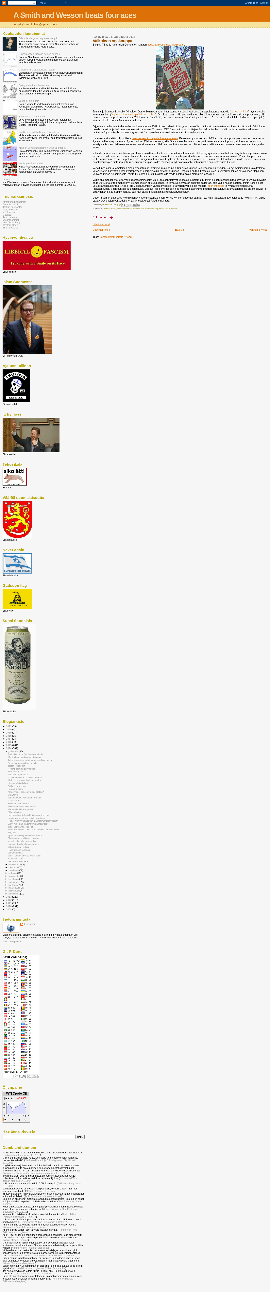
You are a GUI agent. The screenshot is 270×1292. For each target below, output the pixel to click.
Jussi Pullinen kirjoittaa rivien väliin (24, 855)
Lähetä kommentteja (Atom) (116, 236)
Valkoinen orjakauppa (18, 774)
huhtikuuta (13, 885)
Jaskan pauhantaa (13, 207)
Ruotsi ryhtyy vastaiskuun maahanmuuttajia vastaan (33, 821)
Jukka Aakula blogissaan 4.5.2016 (21, 1155)
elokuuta (12, 873)
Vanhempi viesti (258, 229)
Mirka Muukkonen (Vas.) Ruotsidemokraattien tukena (33, 829)
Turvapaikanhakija (16, 771)
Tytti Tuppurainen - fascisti (20, 827)
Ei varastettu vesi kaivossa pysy (23, 838)
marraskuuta (14, 864)
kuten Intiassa (215, 185)
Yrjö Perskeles (10, 227)
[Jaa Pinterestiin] (138, 205)
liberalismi (149, 208)
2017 (9, 738)
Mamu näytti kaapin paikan (20, 809)
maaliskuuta (14, 888)
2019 (9, 732)
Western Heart (10, 225)
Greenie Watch (11, 204)
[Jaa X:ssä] (131, 205)
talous (167, 208)
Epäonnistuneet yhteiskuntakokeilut (25, 835)
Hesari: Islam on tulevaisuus (21, 769)
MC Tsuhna (9, 212)
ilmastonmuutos (124, 208)
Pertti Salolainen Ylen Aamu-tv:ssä (43, 1196)
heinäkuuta (14, 876)
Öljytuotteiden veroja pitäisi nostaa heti (133, 114)
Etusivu (179, 229)
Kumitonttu (30, 924)
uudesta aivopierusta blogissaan (165, 44)
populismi (159, 208)
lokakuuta (13, 867)
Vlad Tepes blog (11, 222)
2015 (9, 745)
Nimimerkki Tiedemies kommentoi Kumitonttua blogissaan (43, 1255)
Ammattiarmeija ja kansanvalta (22, 763)
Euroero (7, 179)
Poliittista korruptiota (17, 786)
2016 (9, 742)
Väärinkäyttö (14, 800)
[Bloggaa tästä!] (127, 205)
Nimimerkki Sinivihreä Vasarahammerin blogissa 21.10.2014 (35, 1173)
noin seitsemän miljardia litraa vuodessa (155, 138)
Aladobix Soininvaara (18, 861)
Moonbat (7, 214)
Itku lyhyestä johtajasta (31, 163)
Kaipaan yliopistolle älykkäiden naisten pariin (29, 815)
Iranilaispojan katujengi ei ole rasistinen (26, 818)
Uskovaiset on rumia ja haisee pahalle (39, 54)
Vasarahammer (11, 220)
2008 (9, 909)
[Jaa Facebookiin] (135, 205)
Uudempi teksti (101, 229)
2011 (9, 903)
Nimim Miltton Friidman (15, 1240)
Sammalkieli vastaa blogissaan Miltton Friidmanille (38, 1268)
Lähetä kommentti (101, 224)
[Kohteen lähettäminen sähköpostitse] (123, 205)
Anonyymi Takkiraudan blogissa (33, 1273)
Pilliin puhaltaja (15, 812)
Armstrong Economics (14, 202)
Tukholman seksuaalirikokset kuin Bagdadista (30, 760)
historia (107, 208)
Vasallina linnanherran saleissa (22, 841)
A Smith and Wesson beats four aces (74, 15)
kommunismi (138, 208)
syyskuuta (13, 870)
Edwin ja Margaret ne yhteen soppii (38, 38)
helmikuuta (13, 891)
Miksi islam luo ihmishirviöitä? (22, 806)
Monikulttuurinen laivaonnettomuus (24, 757)
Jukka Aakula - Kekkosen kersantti (24, 797)
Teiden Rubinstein (16, 766)
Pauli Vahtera (10, 217)
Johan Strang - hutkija (18, 847)
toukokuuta (14, 882)
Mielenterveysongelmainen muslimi (24, 780)
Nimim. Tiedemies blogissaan (19, 1263)
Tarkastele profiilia (12, 941)
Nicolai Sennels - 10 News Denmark (25, 777)
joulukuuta (13, 751)
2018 (9, 735)
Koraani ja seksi (15, 789)
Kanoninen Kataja (16, 858)
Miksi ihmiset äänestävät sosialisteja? (26, 792)
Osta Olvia (13, 795)
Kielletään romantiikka (18, 803)
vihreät (174, 208)
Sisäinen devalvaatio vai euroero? (24, 844)
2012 (9, 900)
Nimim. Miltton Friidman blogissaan (31, 1247)
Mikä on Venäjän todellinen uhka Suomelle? (42, 148)
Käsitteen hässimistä (18, 783)
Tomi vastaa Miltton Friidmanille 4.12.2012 (44, 1222)
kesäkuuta (13, 879)
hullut (113, 208)
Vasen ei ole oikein (29, 101)
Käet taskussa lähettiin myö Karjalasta (39, 132)
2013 (9, 896)
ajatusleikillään (239, 111)
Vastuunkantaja (15, 853)
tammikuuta (14, 893)
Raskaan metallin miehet (32, 116)
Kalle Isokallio (10, 209)
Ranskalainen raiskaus (19, 850)
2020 (9, 729)
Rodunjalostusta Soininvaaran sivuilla (25, 754)
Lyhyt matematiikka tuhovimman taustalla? (28, 824)
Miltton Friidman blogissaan (41, 1191)
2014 (9, 748)
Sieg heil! (12, 832)
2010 (9, 906)
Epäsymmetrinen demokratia (34, 85)
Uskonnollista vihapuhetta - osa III (37, 69)
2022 (9, 726)
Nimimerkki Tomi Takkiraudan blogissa (24, 1227)
